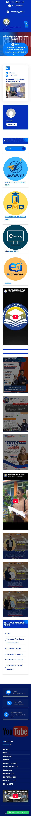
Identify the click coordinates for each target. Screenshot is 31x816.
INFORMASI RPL (10, 777)
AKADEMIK (8, 770)
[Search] (23, 148)
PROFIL (7, 753)
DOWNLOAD (8, 784)
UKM (8, 47)
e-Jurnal (8, 283)
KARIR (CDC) (9, 773)
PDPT (9, 633)
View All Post (12, 124)
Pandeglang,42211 (17, 12)
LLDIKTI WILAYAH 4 (14, 648)
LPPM (6, 760)
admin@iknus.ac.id (16, 2)
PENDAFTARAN (10, 780)
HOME (6, 749)
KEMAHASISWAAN (11, 767)
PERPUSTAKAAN (10, 763)
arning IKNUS (13, 251)
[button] (18, 812)
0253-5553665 (17, 5)
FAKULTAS (8, 756)
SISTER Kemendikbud (15, 660)
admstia (12, 73)
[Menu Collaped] (26, 25)
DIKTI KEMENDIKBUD (15, 654)
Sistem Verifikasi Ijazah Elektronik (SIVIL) (15, 641)
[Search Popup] (26, 22)
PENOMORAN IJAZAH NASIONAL (14, 667)
